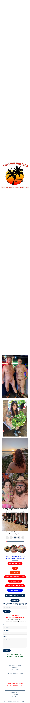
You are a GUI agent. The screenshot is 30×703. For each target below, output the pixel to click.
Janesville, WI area (15, 669)
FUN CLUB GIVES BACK (15, 563)
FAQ (15, 568)
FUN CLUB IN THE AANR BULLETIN (15, 585)
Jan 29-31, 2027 (15, 675)
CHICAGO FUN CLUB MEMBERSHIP (15, 595)
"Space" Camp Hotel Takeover (15, 665)
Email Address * (6, 630)
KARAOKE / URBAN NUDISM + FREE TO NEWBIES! (15, 701)
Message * (5, 636)
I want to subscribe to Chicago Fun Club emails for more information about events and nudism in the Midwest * (15, 604)
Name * (4, 624)
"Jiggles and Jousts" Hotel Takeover (15, 673)
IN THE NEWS (15, 572)
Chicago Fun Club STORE (15, 590)
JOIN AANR (15, 600)
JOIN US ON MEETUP (15, 581)
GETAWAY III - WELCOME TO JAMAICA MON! (15, 690)
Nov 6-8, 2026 (15, 667)
